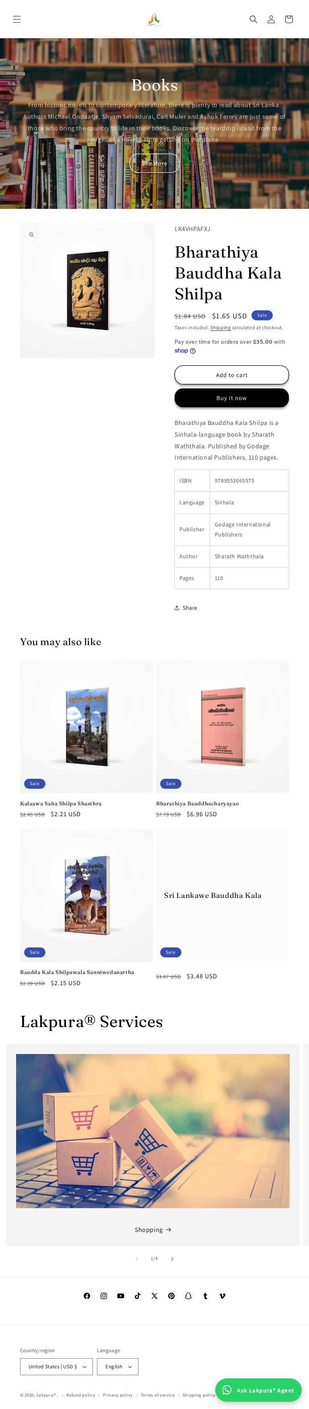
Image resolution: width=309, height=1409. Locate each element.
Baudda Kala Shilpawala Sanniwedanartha (77, 972)
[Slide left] (137, 1259)
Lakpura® (46, 1395)
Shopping (149, 1229)
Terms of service (158, 1395)
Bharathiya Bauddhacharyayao (197, 803)
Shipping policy (199, 1395)
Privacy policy (118, 1395)
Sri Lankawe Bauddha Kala (213, 895)
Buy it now (231, 398)
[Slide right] (172, 1259)
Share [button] (190, 607)
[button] (17, 19)
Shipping (220, 327)
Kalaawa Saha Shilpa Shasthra (61, 803)
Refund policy (80, 1395)
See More (154, 163)
